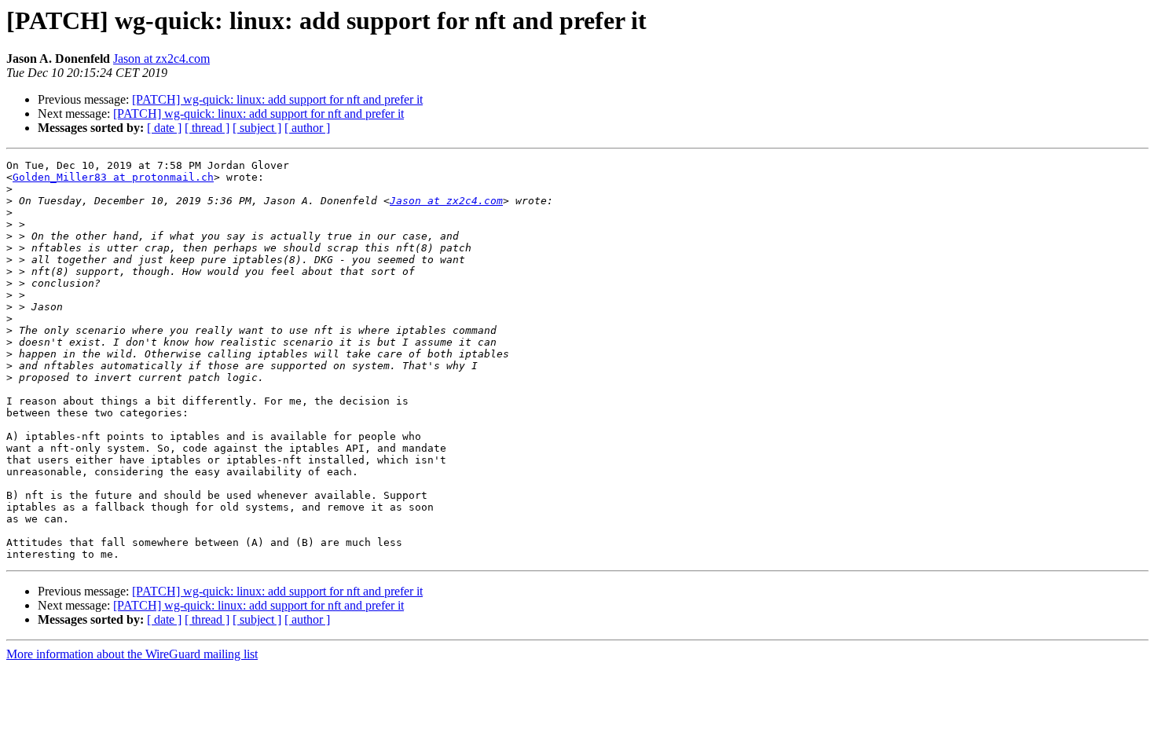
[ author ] (307, 127)
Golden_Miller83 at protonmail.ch (113, 177)
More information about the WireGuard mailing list (132, 654)
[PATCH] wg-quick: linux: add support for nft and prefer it (277, 99)
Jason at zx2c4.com (161, 58)
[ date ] (164, 127)
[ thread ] (207, 127)
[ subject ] (257, 127)
